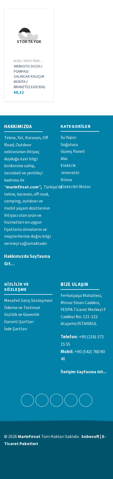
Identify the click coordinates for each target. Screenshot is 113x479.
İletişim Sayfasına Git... (83, 371)
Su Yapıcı (68, 137)
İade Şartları (15, 328)
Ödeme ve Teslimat (22, 307)
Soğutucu (69, 144)
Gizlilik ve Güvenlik (21, 314)
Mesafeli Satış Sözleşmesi (28, 300)
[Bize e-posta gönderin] (71, 400)
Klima (66, 179)
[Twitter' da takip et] (56, 400)
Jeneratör (70, 172)
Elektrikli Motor (76, 186)
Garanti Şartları (19, 321)
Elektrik (68, 165)
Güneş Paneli (73, 151)
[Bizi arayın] (85, 400)
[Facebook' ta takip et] (27, 400)
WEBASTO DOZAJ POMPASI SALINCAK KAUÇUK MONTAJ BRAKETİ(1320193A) (29, 76)
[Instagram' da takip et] (42, 400)
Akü (64, 158)
